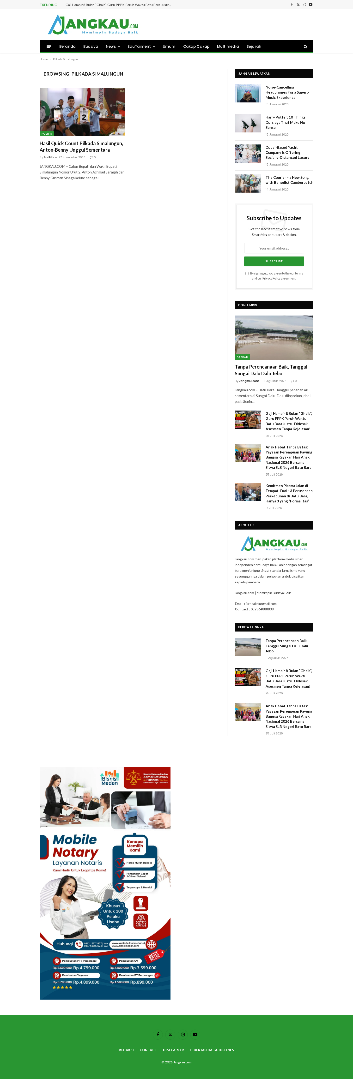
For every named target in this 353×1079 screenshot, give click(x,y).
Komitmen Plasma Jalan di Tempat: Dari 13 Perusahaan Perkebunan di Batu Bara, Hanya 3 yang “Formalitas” (289, 493)
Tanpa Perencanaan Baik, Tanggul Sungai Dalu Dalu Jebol (271, 370)
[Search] (305, 46)
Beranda (67, 46)
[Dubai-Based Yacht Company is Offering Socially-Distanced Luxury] (248, 153)
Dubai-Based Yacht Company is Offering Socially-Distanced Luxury (287, 152)
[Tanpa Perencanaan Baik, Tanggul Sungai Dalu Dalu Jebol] (274, 338)
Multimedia (228, 46)
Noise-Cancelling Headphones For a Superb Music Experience (287, 92)
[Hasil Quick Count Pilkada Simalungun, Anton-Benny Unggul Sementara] (82, 112)
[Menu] (49, 46)
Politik (47, 134)
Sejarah (254, 46)
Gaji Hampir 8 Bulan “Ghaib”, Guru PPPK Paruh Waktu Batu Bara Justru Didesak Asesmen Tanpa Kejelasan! (120, 5)
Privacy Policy (271, 278)
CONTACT (148, 1050)
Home (44, 59)
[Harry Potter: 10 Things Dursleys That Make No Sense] (248, 123)
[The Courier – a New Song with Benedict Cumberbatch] (248, 183)
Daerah (242, 357)
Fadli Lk (49, 157)
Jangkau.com (249, 381)
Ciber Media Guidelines (212, 1050)
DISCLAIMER (173, 1050)
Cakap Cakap (196, 46)
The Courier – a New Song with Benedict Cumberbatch (289, 180)
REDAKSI (126, 1050)
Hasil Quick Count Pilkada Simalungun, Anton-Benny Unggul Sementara (81, 146)
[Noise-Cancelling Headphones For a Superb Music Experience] (248, 93)
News (111, 46)
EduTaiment (139, 46)
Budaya (90, 46)
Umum (169, 46)
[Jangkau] (93, 25)
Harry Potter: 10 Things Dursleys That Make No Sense (285, 122)
